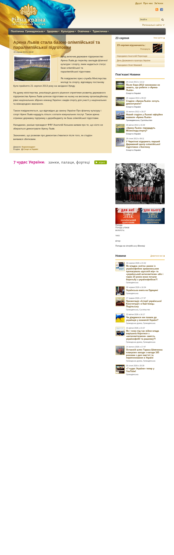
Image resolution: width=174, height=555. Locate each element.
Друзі (138, 3)
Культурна (67, 31)
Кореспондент (28, 147)
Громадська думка (134, 323)
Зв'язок (158, 3)
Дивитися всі (156, 256)
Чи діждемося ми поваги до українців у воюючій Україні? (142, 318)
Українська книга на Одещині (142, 290)
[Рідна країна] (28, 14)
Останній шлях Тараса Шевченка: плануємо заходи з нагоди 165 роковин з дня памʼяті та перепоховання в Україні (144, 353)
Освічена (83, 31)
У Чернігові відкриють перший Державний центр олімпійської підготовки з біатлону (143, 144)
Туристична (100, 31)
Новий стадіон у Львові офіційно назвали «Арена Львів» (144, 116)
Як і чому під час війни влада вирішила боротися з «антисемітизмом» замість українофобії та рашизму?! (142, 335)
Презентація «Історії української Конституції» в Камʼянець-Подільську (144, 304)
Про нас (148, 3)
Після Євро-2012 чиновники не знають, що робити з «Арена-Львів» (143, 88)
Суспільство (146, 120)
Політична (17, 31)
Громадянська (34, 31)
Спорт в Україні (30, 149)
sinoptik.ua (131, 246)
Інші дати (158, 38)
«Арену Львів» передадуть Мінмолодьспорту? (140, 129)
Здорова (52, 31)
